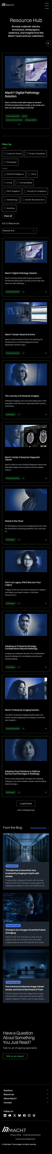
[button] (47, 5)
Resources (9, 1094)
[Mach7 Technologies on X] (14, 1115)
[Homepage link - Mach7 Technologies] (14, 1130)
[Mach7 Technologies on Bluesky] (19, 1115)
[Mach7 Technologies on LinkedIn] (5, 1115)
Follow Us (8, 1111)
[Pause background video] (48, 43)
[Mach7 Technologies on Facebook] (24, 1115)
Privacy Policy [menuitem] (15, 1135)
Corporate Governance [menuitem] (32, 1135)
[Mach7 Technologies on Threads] (34, 1115)
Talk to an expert (15, 1056)
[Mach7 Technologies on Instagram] (29, 1115)
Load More (26, 803)
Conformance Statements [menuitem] (25, 1139)
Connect (8, 1102)
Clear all (8, 216)
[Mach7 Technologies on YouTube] (9, 1115)
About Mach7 (10, 1098)
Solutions (8, 1090)
